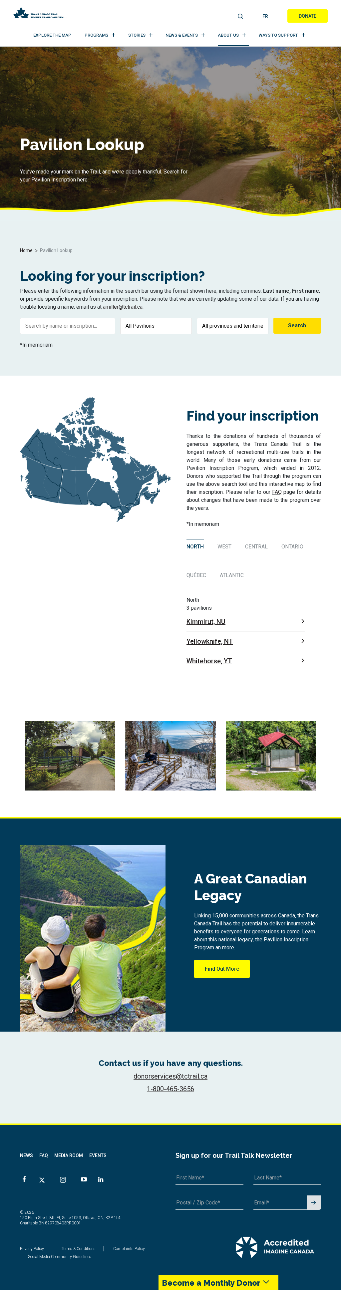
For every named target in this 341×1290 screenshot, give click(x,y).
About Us (228, 35)
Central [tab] (256, 546)
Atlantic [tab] (232, 575)
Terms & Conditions (79, 1248)
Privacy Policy (32, 1248)
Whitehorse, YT (209, 661)
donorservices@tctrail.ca (170, 1076)
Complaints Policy (129, 1248)
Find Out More (222, 969)
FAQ (277, 492)
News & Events (182, 35)
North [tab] (195, 546)
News (26, 1155)
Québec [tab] (196, 575)
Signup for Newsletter (314, 1203)
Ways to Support (278, 35)
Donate (307, 16)
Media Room (68, 1155)
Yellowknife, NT (209, 641)
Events (98, 1155)
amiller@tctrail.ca (123, 307)
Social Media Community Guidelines (59, 1256)
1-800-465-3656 (170, 1089)
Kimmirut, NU (205, 622)
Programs (96, 35)
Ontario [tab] (292, 546)
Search (240, 16)
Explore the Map (52, 35)
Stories (137, 35)
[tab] (195, 546)
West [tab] (224, 546)
